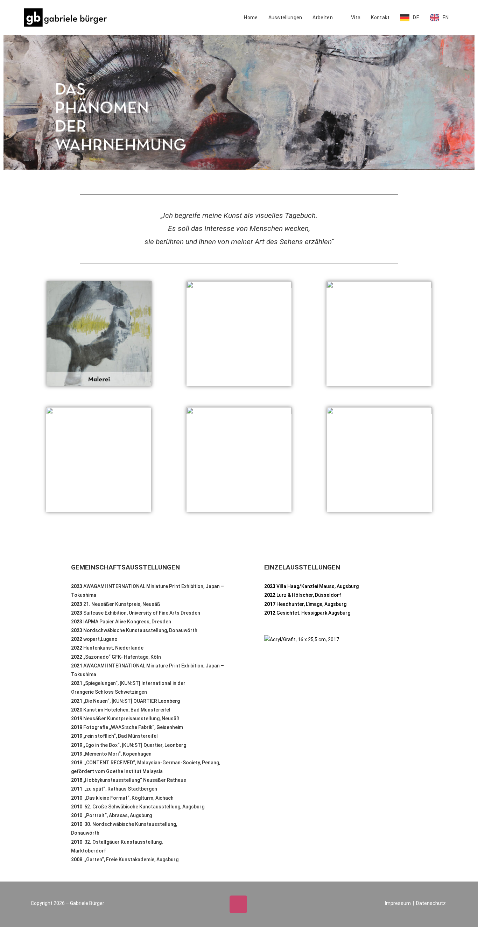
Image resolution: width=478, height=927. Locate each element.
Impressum (398, 903)
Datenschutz (431, 903)
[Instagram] (238, 904)
